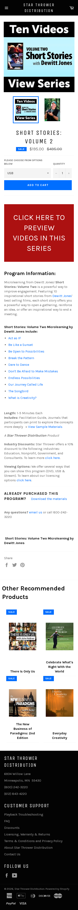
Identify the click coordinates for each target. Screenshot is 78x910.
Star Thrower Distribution (39, 7)
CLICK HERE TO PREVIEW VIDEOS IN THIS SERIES (39, 233)
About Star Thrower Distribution (28, 848)
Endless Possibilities (24, 378)
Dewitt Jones (62, 296)
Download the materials (49, 499)
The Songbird (18, 391)
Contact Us (12, 854)
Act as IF (14, 338)
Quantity (59, 163)
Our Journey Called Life (25, 384)
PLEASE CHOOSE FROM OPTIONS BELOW (23, 162)
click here (52, 458)
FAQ (7, 821)
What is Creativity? (22, 398)
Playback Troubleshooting (23, 814)
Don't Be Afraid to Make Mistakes (33, 371)
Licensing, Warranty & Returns (27, 834)
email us (35, 512)
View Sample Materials (45, 427)
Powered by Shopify (57, 888)
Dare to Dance (18, 365)
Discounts (12, 828)
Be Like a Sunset (20, 345)
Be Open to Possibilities (26, 351)
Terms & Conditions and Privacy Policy (33, 841)
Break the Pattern (21, 358)
